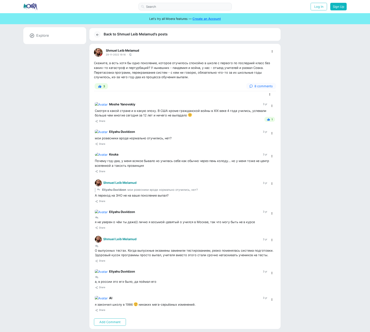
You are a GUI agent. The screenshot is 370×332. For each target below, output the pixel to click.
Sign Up (338, 6)
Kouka (113, 154)
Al (110, 298)
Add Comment (110, 322)
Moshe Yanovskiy (122, 104)
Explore (42, 35)
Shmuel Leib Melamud (122, 50)
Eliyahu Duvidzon (122, 131)
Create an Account (206, 19)
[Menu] (272, 51)
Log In (318, 6)
